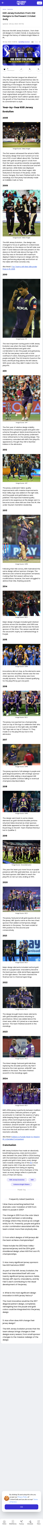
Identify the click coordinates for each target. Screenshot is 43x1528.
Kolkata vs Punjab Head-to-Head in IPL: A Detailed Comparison (21, 1138)
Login (39, 3)
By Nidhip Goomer (24, 42)
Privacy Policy (23, 1497)
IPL (31, 1163)
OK (21, 1507)
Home (4, 9)
